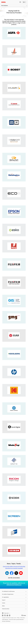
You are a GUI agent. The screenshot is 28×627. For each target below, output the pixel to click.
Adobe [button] (3, 605)
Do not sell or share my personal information (16, 619)
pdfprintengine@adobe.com (14, 584)
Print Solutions (4, 5)
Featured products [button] (5, 608)
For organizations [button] (5, 597)
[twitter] (7, 615)
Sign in (24, 2)
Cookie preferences (5, 619)
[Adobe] (3, 2)
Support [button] (3, 600)
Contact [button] (3, 603)
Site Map (3, 621)
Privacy (18, 617)
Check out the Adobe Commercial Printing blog (14, 566)
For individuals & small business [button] (8, 591)
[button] (20, 2)
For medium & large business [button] (7, 594)
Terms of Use (22, 617)
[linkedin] (9, 615)
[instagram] (5, 615)
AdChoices (8, 621)
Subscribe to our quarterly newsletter (14, 568)
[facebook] (2, 615)
